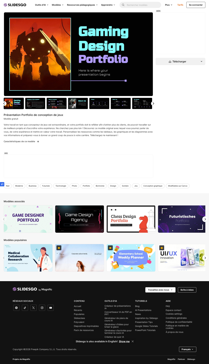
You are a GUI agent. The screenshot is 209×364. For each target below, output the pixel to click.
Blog (137, 306)
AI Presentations (143, 310)
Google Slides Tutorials (146, 326)
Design (113, 186)
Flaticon (181, 359)
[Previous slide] (4, 219)
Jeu (136, 186)
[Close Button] (133, 341)
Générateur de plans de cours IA (116, 319)
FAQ (168, 306)
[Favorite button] (140, 17)
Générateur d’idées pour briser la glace (116, 325)
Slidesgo (191, 359)
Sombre (125, 186)
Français (186, 349)
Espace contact (173, 310)
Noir (7, 186)
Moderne (19, 186)
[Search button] (123, 5)
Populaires (79, 314)
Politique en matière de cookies (177, 326)
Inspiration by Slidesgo (146, 318)
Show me (124, 341)
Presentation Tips (144, 322)
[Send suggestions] (2, 184)
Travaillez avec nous (158, 289)
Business (32, 186)
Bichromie (100, 186)
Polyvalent (79, 322)
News (138, 314)
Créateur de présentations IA (117, 307)
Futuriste (46, 186)
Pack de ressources (84, 330)
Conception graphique (152, 186)
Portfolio (86, 186)
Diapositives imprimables (86, 326)
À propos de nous (174, 332)
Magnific (171, 359)
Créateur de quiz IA (114, 337)
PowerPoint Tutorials (145, 330)
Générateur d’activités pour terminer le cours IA (118, 331)
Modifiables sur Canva (177, 186)
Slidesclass (79, 318)
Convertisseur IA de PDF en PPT (118, 313)
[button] (153, 103)
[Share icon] (148, 17)
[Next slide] (148, 54)
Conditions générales (176, 318)
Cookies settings (174, 314)
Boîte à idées (187, 289)
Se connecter (196, 5)
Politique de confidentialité (179, 322)
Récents (78, 310)
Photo (74, 186)
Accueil (77, 306)
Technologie (61, 186)
